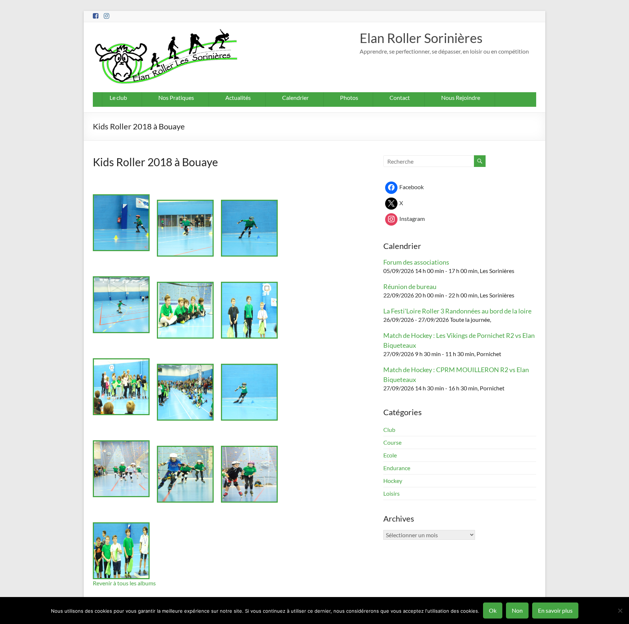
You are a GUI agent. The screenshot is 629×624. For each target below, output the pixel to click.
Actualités (238, 97)
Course (392, 442)
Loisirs (391, 493)
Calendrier (295, 97)
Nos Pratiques (176, 97)
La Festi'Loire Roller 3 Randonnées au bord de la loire (457, 311)
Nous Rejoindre (460, 97)
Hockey (392, 480)
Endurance (396, 467)
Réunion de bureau (409, 286)
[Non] (620, 610)
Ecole (390, 455)
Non (517, 610)
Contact (399, 97)
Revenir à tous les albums (124, 583)
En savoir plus (555, 610)
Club (389, 429)
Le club (118, 97)
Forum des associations (416, 262)
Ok (493, 610)
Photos (349, 97)
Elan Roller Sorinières (421, 38)
